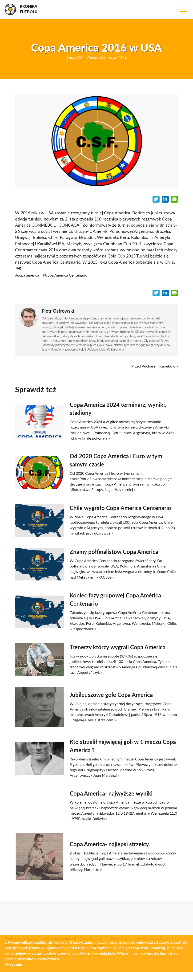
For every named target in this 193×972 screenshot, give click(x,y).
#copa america (27, 275)
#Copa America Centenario (65, 275)
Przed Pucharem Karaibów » (154, 366)
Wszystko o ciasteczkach (38, 959)
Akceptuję (13, 964)
